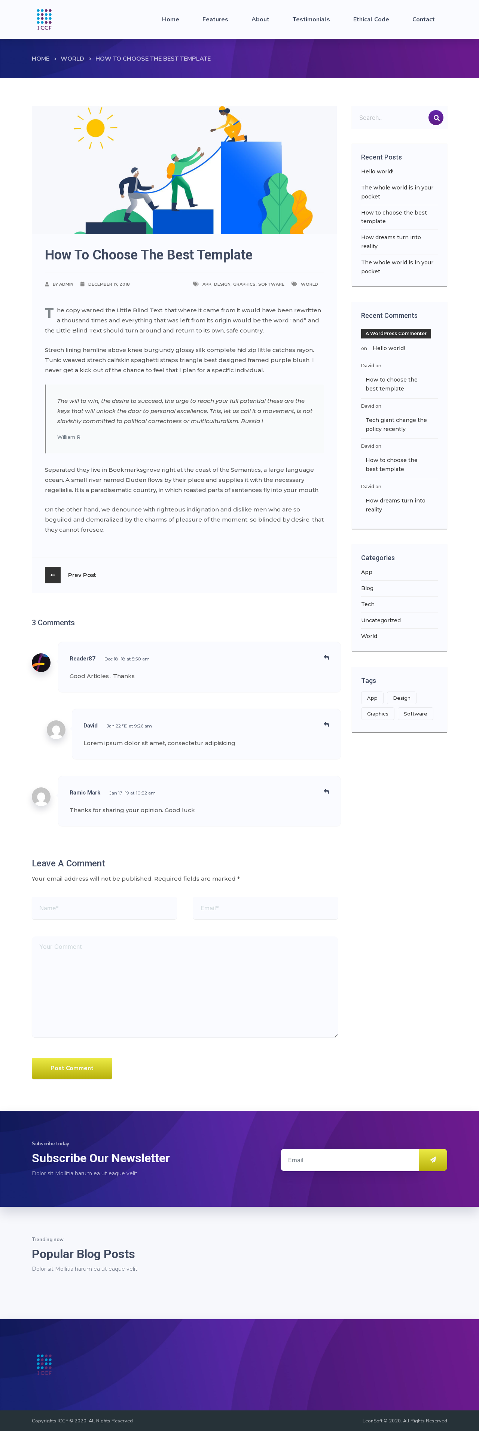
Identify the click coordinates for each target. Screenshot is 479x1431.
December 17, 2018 (109, 284)
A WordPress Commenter (396, 333)
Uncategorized (381, 620)
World (72, 59)
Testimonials (311, 19)
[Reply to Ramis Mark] (326, 791)
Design (222, 284)
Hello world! (377, 171)
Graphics (244, 284)
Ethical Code (371, 19)
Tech (368, 604)
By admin (63, 284)
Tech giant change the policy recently (396, 424)
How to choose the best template (394, 217)
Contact (423, 19)
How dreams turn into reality (391, 242)
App (206, 284)
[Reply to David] (326, 724)
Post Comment (72, 1068)
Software (271, 284)
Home (170, 19)
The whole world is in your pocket (397, 192)
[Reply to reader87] (326, 657)
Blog (367, 588)
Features (215, 19)
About (260, 19)
